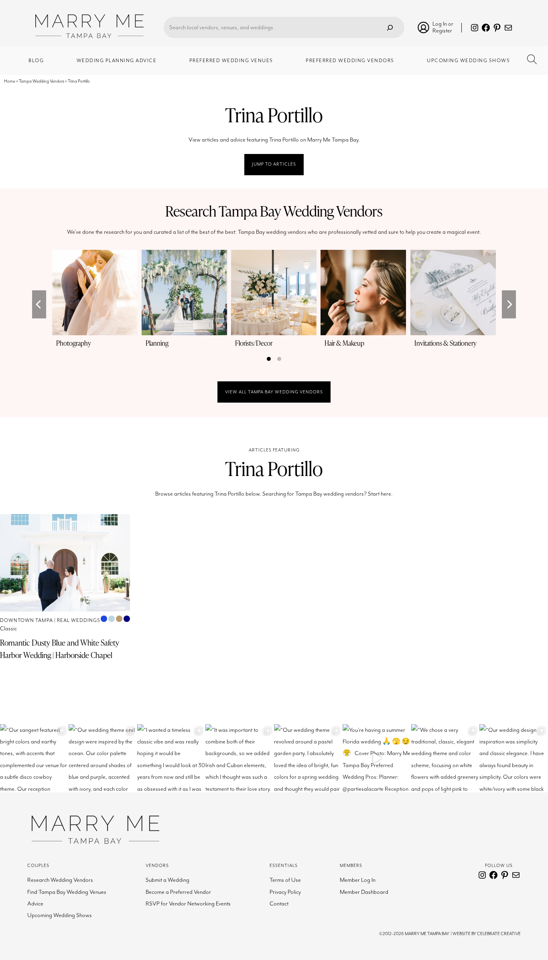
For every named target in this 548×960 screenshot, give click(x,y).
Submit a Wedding (167, 880)
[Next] (509, 304)
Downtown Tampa (26, 621)
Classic (8, 628)
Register (442, 30)
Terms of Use (285, 880)
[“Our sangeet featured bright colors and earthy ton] (34, 758)
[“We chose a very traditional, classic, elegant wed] (445, 758)
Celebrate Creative (499, 933)
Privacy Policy (285, 892)
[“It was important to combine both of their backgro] (239, 758)
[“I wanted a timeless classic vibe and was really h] (171, 758)
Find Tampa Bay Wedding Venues (66, 892)
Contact (279, 903)
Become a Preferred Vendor (178, 892)
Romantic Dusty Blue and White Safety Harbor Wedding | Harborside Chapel (59, 648)
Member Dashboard (364, 892)
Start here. (380, 493)
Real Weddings (78, 621)
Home (9, 81)
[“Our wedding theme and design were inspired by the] (103, 758)
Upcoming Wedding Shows (59, 915)
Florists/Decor (253, 343)
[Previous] (39, 304)
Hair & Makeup (344, 343)
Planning (157, 343)
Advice (35, 903)
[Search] (390, 27)
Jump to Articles (274, 164)
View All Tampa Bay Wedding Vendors (274, 392)
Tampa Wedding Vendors (41, 81)
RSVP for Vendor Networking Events (188, 903)
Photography (73, 343)
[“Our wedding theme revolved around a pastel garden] (308, 758)
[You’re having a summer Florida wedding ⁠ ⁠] (377, 758)
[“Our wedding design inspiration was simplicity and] (513, 758)
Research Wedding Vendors (60, 880)
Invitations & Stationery (445, 343)
